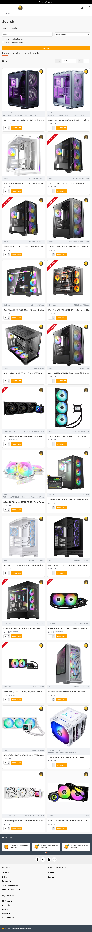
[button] (45, 852)
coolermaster (8, 113)
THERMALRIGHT (10, 431)
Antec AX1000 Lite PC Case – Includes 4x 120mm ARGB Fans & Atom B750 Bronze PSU (24, 247)
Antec (6, 178)
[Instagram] (43, 859)
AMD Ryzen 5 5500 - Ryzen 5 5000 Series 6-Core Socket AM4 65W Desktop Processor (79, 845)
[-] (9, 129)
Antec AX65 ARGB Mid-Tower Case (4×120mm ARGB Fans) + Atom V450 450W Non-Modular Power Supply (69, 373)
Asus (50, 431)
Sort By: (58, 61)
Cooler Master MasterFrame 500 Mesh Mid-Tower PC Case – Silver (69, 120)
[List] (6, 61)
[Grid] (3, 61)
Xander (51, 495)
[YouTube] (49, 859)
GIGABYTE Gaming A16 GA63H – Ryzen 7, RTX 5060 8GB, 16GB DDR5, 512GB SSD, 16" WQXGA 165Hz (49, 845)
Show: (80, 61)
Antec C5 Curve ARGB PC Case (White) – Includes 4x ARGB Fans (24, 183)
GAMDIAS (7, 623)
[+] (9, 127)
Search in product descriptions (16, 42)
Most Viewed (8, 837)
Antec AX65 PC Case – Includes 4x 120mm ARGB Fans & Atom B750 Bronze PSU (69, 247)
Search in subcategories (13, 39)
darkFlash (7, 305)
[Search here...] (82, 7)
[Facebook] (37, 859)
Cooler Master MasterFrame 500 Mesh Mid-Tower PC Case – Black (24, 120)
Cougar (51, 687)
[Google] (54, 859)
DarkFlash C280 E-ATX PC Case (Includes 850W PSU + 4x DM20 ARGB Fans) (69, 310)
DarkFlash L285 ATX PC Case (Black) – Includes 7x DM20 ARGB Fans (24, 310)
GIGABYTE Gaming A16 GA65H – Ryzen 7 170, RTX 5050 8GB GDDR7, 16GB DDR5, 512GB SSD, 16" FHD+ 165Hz (19, 845)
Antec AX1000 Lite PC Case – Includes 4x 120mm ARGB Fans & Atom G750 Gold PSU (69, 183)
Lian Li (51, 816)
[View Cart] (88, 7)
